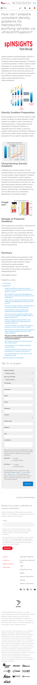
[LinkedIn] (27, 590)
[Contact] (20, 8)
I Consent (15, 458)
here (20, 266)
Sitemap (22, 580)
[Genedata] (7, 671)
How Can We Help (9, 377)
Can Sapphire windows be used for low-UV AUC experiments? (18, 342)
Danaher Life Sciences (27, 583)
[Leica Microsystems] (7, 676)
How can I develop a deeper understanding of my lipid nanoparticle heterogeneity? (19, 306)
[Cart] (24, 8)
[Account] (29, 8)
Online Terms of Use (26, 569)
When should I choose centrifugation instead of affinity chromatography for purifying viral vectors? (19, 301)
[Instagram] (24, 590)
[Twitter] (31, 590)
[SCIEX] (7, 682)
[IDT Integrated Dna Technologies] (26, 671)
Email (6, 396)
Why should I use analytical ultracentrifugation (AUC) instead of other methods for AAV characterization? (20, 331)
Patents (22, 573)
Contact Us (6, 560)
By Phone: (7, 464)
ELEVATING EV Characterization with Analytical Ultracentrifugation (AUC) (17, 310)
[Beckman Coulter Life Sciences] (5, 3)
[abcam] (16, 666)
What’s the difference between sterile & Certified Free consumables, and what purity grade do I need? (19, 290)
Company (7, 408)
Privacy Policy (26, 472)
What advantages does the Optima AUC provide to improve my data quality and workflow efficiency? (18, 321)
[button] (13, 3)
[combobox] (21, 3)
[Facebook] (21, 590)
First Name (7, 383)
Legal (21, 566)
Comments (7, 440)
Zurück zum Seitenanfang (26, 497)
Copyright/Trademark (26, 556)
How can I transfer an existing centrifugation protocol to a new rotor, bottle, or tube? (19, 326)
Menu (5, 8)
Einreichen (28, 484)
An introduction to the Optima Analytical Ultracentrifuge (18, 346)
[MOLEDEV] (16, 676)
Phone (6, 402)
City (5, 434)
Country (6, 415)
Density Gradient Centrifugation (13, 358)
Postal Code (8, 421)
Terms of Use (11, 474)
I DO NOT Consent (18, 460)
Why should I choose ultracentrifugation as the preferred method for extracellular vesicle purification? (19, 295)
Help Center (6, 567)
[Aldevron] (26, 666)
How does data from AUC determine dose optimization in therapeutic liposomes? (18, 350)
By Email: (7, 458)
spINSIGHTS (7, 286)
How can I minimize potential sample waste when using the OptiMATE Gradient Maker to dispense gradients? (19, 315)
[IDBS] (16, 671)
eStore (34, 3)
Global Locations (8, 564)
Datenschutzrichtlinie (26, 576)
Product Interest (9, 370)
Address (7, 427)
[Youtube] (35, 590)
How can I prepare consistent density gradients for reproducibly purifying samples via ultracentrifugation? (19, 337)
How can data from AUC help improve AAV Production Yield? (18, 354)
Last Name (7, 389)
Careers (5, 556)
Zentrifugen (7, 283)
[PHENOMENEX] (26, 677)
